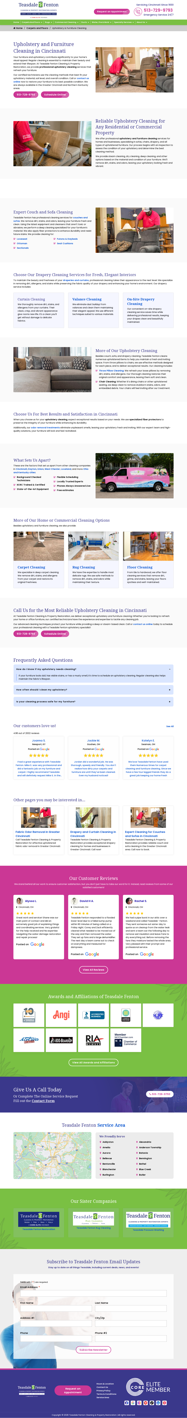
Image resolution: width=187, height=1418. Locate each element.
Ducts (84, 22)
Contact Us (102, 1387)
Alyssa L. (31, 901)
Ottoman (22, 243)
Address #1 (27, 1318)
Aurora (106, 1153)
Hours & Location (105, 1383)
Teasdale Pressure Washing (148, 1230)
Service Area (111, 1125)
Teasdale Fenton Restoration (38, 1229)
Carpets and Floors (31, 22)
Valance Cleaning (87, 299)
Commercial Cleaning (65, 22)
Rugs (47, 22)
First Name (26, 1303)
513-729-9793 (158, 10)
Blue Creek (145, 1169)
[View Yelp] (164, 1403)
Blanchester (109, 1169)
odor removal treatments (45, 427)
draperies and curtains (76, 280)
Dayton (32, 469)
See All (170, 726)
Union (40, 469)
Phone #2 (101, 1333)
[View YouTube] (145, 1403)
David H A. (87, 901)
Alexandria (145, 1142)
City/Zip (100, 1318)
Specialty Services (123, 22)
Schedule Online (55, 94)
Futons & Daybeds (67, 239)
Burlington (108, 1174)
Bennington (145, 1158)
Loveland (66, 469)
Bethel (142, 1163)
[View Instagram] (139, 1403)
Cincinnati (21, 469)
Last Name (101, 1303)
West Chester (52, 469)
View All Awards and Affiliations (93, 1062)
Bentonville (109, 1163)
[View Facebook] (126, 1403)
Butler (142, 1174)
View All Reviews (93, 969)
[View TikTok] (152, 1403)
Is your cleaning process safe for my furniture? (45, 701)
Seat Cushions (65, 243)
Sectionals (23, 248)
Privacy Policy (103, 1390)
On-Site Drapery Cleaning (141, 301)
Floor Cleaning (140, 567)
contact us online (143, 624)
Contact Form (43, 1100)
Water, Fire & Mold (100, 22)
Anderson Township (150, 1147)
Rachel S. (141, 901)
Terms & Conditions (106, 1394)
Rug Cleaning (83, 567)
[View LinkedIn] (158, 1403)
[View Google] (133, 1403)
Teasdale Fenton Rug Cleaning (94, 1227)
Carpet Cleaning (31, 567)
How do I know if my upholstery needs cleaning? (46, 669)
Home (16, 22)
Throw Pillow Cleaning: (111, 370)
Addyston (108, 1142)
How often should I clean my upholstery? (41, 689)
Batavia (143, 1153)
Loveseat (22, 239)
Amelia (106, 1147)
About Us (141, 22)
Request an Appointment (111, 11)
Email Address (30, 1287)
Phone (24, 1333)
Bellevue (107, 1158)
